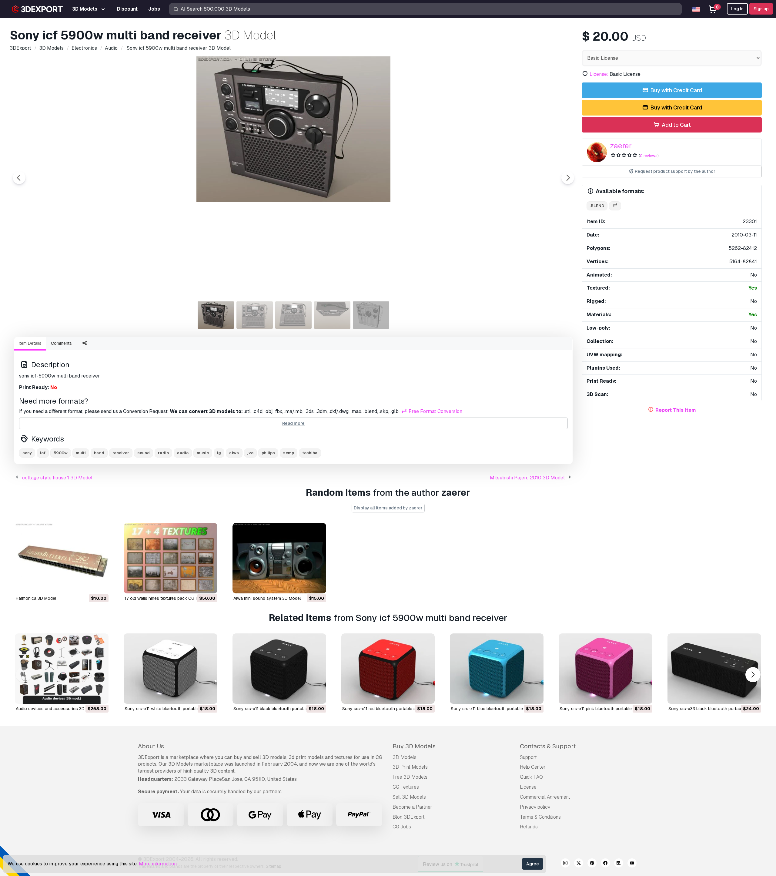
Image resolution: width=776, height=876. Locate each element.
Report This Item (675, 410)
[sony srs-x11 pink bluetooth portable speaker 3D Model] (605, 668)
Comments (61, 343)
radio (163, 452)
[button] (752, 674)
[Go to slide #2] (254, 315)
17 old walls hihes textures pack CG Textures (168, 598)
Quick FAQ (531, 777)
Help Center (533, 767)
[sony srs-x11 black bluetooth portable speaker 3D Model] (279, 668)
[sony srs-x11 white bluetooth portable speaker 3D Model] (170, 668)
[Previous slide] (19, 177)
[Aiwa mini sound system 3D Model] (279, 558)
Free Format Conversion (434, 411)
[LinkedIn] (619, 864)
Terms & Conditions (540, 817)
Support (528, 757)
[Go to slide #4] (332, 315)
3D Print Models (410, 767)
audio (183, 452)
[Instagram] (565, 864)
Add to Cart (676, 124)
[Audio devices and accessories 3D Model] (62, 668)
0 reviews (648, 155)
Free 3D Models (410, 777)
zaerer (621, 145)
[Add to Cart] (87, 585)
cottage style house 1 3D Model (57, 478)
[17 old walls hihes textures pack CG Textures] (170, 558)
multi (81, 452)
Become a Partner (412, 807)
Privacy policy (535, 807)
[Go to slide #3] (293, 315)
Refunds (529, 827)
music (203, 452)
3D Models (404, 757)
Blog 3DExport (409, 817)
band (99, 452)
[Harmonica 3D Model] (62, 558)
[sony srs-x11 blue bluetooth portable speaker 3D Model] (497, 668)
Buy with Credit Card (675, 90)
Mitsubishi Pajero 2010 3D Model (527, 478)
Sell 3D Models (409, 797)
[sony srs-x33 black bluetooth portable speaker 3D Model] (714, 668)
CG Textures (406, 787)
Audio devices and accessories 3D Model (57, 708)
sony (27, 452)
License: (599, 74)
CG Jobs (402, 827)
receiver (120, 452)
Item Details (30, 343)
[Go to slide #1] (216, 315)
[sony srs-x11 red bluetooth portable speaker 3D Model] (388, 668)
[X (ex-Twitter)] (579, 864)
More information (158, 864)
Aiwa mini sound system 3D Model (267, 598)
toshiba (310, 452)
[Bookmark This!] (99, 585)
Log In (737, 9)
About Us (151, 746)
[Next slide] (567, 177)
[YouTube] (632, 864)
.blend (597, 205)
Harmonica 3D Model (36, 598)
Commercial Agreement (545, 797)
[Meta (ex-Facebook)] (605, 864)
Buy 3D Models (414, 746)
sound (143, 452)
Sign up (761, 9)
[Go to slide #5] (371, 315)
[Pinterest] (592, 864)
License (528, 787)
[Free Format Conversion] (615, 206)
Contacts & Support (548, 746)
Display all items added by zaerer (388, 508)
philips (268, 452)
